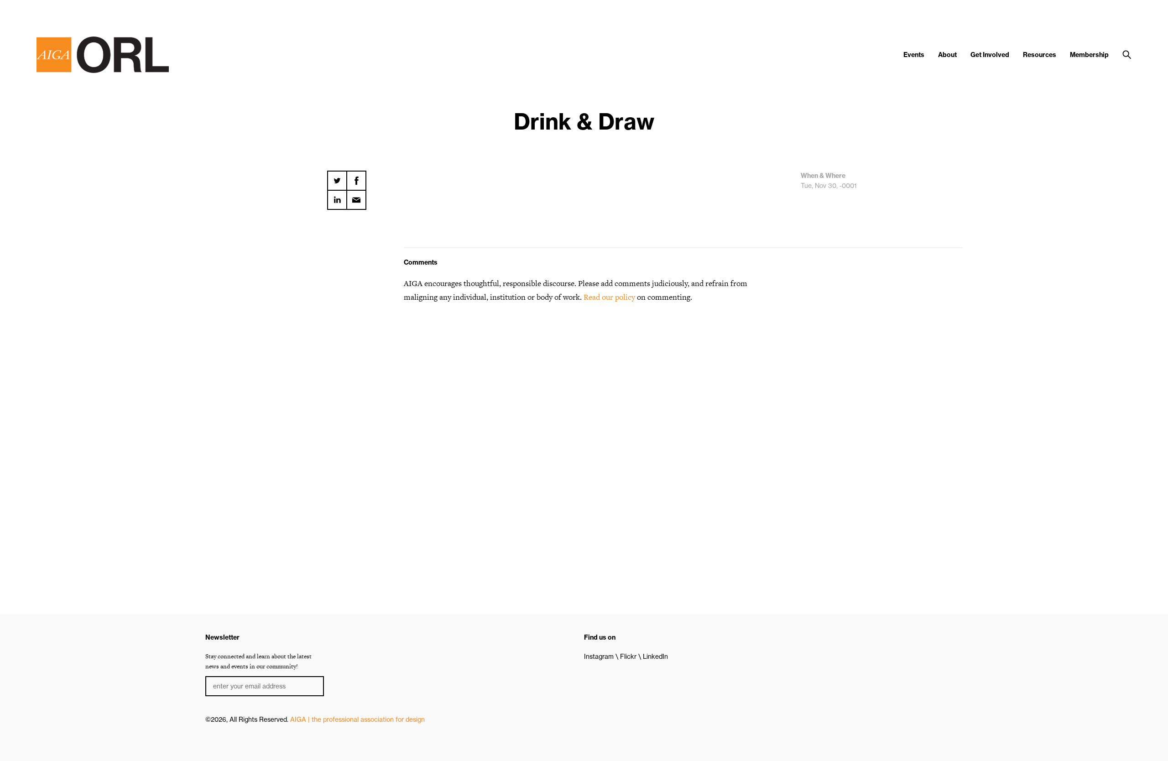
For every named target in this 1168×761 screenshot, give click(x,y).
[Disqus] (584, 427)
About (947, 55)
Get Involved (989, 55)
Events (913, 55)
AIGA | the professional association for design (357, 719)
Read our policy (609, 297)
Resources (1039, 55)
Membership (1089, 55)
